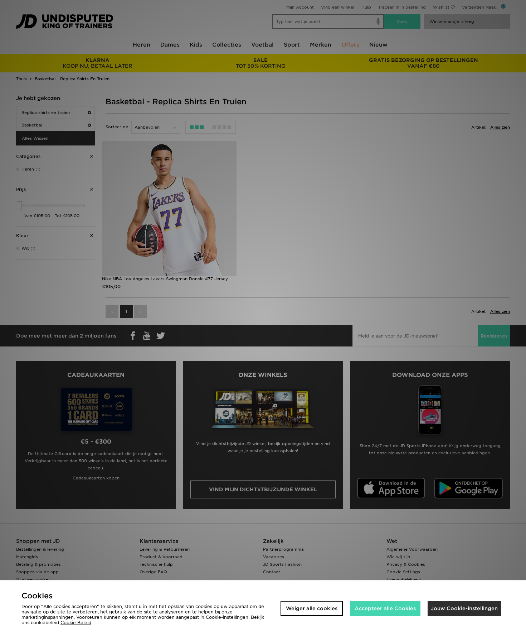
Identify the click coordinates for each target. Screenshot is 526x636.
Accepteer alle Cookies (385, 608)
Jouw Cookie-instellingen (464, 608)
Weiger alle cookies (311, 608)
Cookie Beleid (75, 622)
